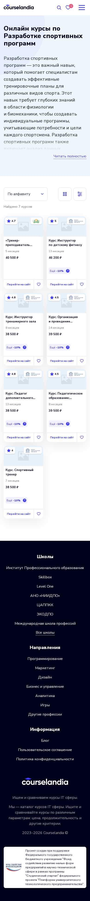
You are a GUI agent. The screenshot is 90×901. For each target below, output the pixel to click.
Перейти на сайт (19, 284)
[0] (68, 7)
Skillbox (45, 577)
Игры (45, 705)
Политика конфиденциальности (45, 759)
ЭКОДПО (45, 614)
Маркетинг (45, 668)
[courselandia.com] (19, 7)
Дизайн (45, 677)
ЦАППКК (45, 605)
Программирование (45, 658)
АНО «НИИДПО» (45, 595)
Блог (45, 740)
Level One (45, 586)
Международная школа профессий (45, 623)
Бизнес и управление (45, 686)
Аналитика (45, 695)
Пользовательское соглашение (45, 749)
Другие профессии (45, 714)
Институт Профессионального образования (45, 567)
